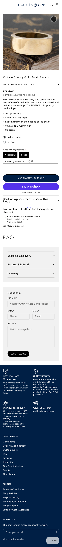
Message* (12, 323)
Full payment (14, 137)
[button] (11, 5)
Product (12, 298)
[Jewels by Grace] (31, 5)
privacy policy (17, 539)
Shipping (7, 95)
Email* (36, 311)
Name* (11, 311)
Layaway (12, 142)
